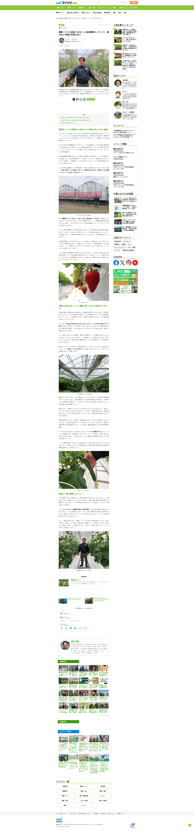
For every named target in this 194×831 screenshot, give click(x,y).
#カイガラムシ (127, 241)
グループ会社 (91, 824)
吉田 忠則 (74, 39)
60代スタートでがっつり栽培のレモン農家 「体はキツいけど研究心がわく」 (63, 686)
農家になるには (86, 12)
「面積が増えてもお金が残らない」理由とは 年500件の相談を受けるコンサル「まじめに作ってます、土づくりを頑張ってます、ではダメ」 (83, 711)
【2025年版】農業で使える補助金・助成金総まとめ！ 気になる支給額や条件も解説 (104, 674)
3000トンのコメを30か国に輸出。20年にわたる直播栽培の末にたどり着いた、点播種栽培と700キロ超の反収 (83, 686)
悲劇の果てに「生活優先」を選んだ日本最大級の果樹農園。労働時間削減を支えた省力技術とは (93, 711)
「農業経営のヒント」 (80, 608)
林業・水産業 (103, 800)
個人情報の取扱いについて (84, 813)
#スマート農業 (131, 247)
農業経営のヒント (76, 41)
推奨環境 (103, 813)
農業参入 (61, 45)
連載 (114, 12)
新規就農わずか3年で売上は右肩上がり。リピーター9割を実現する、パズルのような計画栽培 (103, 699)
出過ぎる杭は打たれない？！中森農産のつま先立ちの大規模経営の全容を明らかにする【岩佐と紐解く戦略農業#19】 (83, 699)
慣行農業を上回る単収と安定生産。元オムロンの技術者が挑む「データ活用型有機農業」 (73, 686)
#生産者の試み (117, 241)
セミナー (83, 805)
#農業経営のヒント (64, 620)
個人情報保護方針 (99, 824)
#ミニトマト (117, 250)
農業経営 (66, 18)
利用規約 (96, 813)
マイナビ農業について (61, 813)
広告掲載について (120, 813)
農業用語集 (107, 12)
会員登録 (134, 2)
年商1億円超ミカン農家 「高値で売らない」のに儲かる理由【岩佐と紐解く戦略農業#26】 (93, 674)
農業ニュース (84, 786)
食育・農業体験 (84, 795)
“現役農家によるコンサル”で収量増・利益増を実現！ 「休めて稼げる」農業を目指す (83, 674)
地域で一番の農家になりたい (68, 122)
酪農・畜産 (103, 791)
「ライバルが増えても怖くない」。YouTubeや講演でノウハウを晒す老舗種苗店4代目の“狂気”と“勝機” (63, 711)
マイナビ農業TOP (60, 18)
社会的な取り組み (79, 824)
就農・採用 (65, 800)
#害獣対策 (116, 244)
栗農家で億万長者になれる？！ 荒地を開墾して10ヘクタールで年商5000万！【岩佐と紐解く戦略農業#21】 (63, 674)
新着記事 (65, 786)
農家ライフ (65, 795)
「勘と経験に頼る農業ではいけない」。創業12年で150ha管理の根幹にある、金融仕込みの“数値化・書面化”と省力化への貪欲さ (73, 674)
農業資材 (68, 45)
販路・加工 (84, 791)
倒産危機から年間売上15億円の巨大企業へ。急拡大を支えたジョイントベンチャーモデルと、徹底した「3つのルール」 (73, 711)
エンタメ (102, 795)
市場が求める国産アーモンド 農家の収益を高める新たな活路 (93, 686)
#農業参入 (71, 620)
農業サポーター (60, 12)
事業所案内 (71, 824)
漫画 (119, 12)
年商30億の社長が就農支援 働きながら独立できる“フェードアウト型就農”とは (103, 711)
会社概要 (66, 824)
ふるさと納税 (84, 800)
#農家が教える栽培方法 (128, 250)
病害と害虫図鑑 (97, 12)
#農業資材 (77, 620)
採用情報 (85, 824)
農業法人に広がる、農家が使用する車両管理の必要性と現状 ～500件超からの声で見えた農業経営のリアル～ (103, 686)
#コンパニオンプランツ (120, 247)
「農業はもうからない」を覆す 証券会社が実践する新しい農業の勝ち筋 (73, 699)
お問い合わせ (110, 813)
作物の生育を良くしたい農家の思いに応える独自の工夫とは (75, 120)
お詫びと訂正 (72, 813)
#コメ (129, 244)
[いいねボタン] (60, 28)
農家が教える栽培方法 (73, 12)
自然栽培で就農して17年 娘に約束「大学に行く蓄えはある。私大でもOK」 (93, 699)
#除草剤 (123, 244)
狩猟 (65, 805)
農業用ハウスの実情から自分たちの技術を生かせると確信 (75, 117)
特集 (125, 12)
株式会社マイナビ (60, 824)
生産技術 (102, 786)
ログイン (123, 2)
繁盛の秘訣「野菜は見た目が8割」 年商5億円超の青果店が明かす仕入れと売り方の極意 (63, 699)
